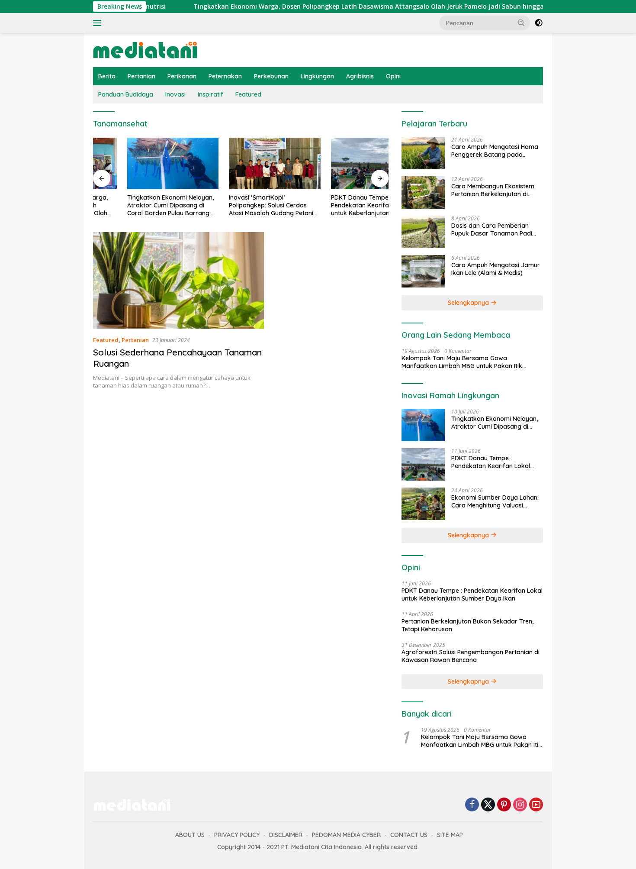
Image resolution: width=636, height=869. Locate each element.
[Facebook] (472, 805)
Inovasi (175, 94)
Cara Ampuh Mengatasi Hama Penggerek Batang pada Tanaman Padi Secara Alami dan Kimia (494, 150)
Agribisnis (360, 76)
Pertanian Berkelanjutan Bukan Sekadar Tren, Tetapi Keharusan (467, 625)
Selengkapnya (469, 303)
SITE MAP (450, 835)
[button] (521, 22)
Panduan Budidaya (125, 94)
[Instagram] (520, 805)
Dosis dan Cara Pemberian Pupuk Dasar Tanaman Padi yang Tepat (491, 229)
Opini (393, 76)
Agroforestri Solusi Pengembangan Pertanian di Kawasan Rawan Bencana (471, 656)
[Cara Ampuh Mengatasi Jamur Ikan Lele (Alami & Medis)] (423, 271)
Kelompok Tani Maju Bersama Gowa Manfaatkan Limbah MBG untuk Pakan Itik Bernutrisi (462, 362)
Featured (248, 94)
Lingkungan (317, 76)
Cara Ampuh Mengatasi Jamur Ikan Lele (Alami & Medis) (495, 269)
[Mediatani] (145, 49)
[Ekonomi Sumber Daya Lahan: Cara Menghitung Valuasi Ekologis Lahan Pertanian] (423, 504)
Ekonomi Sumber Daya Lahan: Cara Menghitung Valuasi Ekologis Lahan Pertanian (495, 501)
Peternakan (225, 76)
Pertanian (141, 76)
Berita (107, 76)
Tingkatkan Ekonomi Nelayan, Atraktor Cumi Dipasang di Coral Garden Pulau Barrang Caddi (136, 205)
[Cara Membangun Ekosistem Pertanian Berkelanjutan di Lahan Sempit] (423, 192)
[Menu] (99, 23)
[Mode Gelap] (538, 23)
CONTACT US (408, 835)
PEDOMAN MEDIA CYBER (346, 835)
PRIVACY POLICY (237, 835)
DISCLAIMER (285, 835)
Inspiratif (210, 94)
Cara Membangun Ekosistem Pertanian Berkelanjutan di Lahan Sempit (492, 190)
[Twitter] (488, 805)
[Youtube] (536, 805)
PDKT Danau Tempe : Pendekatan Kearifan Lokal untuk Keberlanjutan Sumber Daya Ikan (338, 205)
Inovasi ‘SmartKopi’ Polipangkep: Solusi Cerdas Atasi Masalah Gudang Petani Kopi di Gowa (237, 205)
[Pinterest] (504, 805)
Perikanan (181, 76)
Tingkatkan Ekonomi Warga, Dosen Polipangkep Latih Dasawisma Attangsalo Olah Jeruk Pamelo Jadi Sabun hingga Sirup (342, 6)
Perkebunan (271, 76)
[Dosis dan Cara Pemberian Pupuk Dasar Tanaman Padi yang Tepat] (423, 232)
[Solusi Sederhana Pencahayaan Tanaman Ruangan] (178, 280)
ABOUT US (190, 835)
